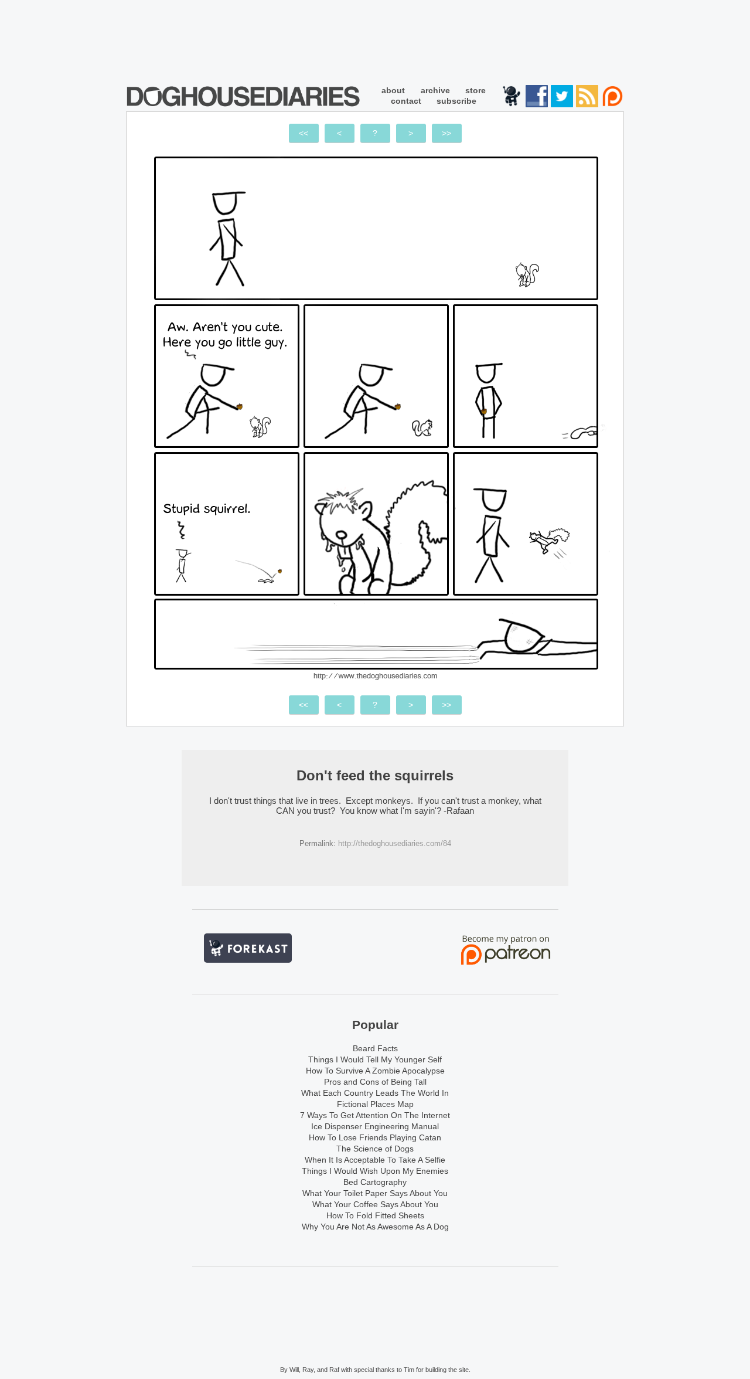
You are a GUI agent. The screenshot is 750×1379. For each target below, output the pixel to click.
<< (303, 133)
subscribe (456, 101)
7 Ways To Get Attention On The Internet (375, 1115)
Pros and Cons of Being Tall (375, 1081)
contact (406, 101)
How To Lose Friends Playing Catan (375, 1137)
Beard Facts (375, 1048)
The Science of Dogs (375, 1148)
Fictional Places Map (375, 1104)
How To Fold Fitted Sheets (375, 1215)
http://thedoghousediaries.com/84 (394, 843)
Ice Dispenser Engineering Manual (375, 1126)
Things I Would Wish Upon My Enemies (375, 1171)
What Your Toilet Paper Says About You (375, 1193)
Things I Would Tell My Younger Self (375, 1059)
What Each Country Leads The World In (375, 1093)
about (393, 90)
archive (435, 90)
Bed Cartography (375, 1182)
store (475, 90)
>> (446, 133)
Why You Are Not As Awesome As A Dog (375, 1226)
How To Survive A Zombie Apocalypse (375, 1070)
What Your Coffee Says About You (375, 1204)
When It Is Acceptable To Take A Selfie (375, 1159)
